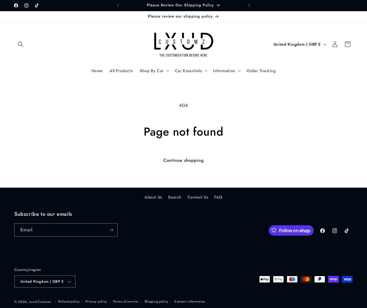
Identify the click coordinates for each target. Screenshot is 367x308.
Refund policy (68, 301)
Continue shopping (183, 160)
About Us (153, 197)
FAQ (218, 197)
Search (174, 197)
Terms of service (125, 301)
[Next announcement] (249, 5)
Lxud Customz (40, 301)
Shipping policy (157, 301)
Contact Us (198, 197)
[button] (20, 44)
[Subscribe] (111, 230)
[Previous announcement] (118, 5)
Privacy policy (96, 301)
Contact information (189, 301)
